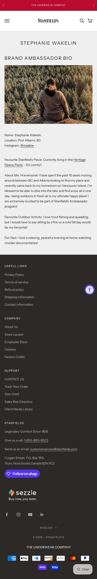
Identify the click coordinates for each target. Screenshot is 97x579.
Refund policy (14, 290)
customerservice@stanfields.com (53, 449)
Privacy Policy (14, 275)
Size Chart (12, 394)
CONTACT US (14, 379)
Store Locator (14, 334)
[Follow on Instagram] (18, 514)
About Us (11, 327)
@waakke (27, 145)
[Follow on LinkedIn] (42, 514)
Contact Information (19, 304)
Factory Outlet (15, 357)
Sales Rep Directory (18, 402)
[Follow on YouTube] (30, 514)
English (46, 527)
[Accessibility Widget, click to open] (90, 289)
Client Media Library (19, 409)
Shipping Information (19, 297)
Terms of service (16, 282)
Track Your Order (16, 387)
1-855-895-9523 (36, 440)
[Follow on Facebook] (7, 514)
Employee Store (16, 342)
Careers (10, 349)
